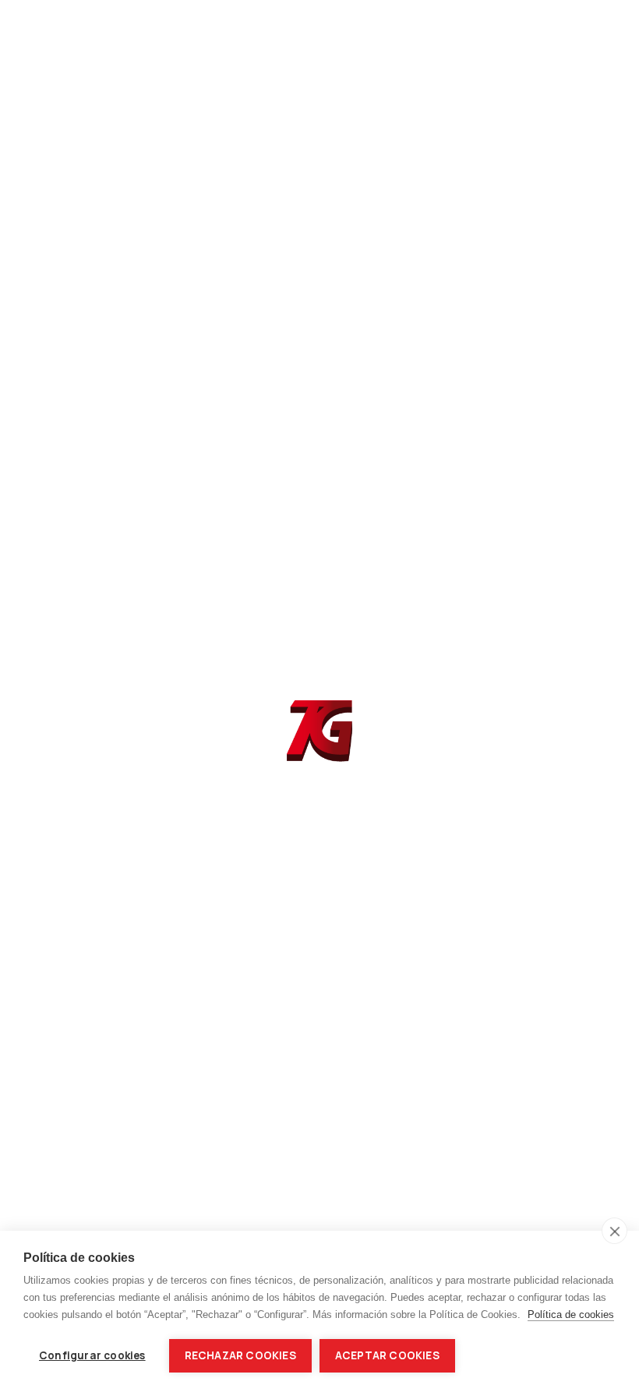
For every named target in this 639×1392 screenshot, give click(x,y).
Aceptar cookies (387, 1355)
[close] (614, 1231)
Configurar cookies (92, 1355)
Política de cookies (571, 1314)
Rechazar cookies (240, 1355)
